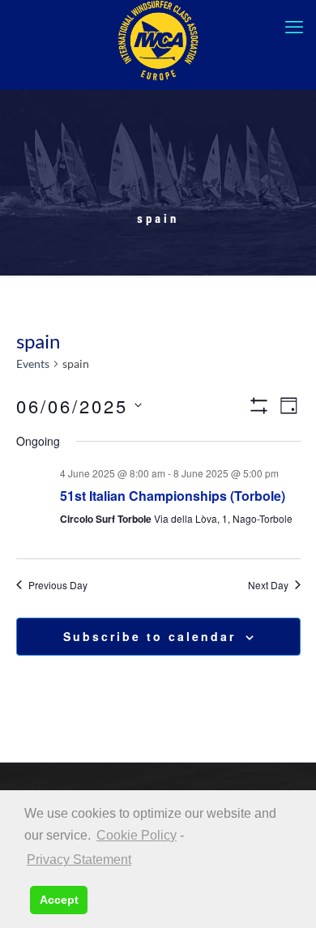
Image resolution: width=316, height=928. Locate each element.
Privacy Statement (79, 859)
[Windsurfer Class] (158, 40)
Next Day (268, 585)
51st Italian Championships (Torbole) (172, 495)
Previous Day (58, 585)
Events (32, 363)
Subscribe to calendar (149, 636)
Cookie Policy (136, 835)
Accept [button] (59, 899)
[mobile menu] (294, 27)
